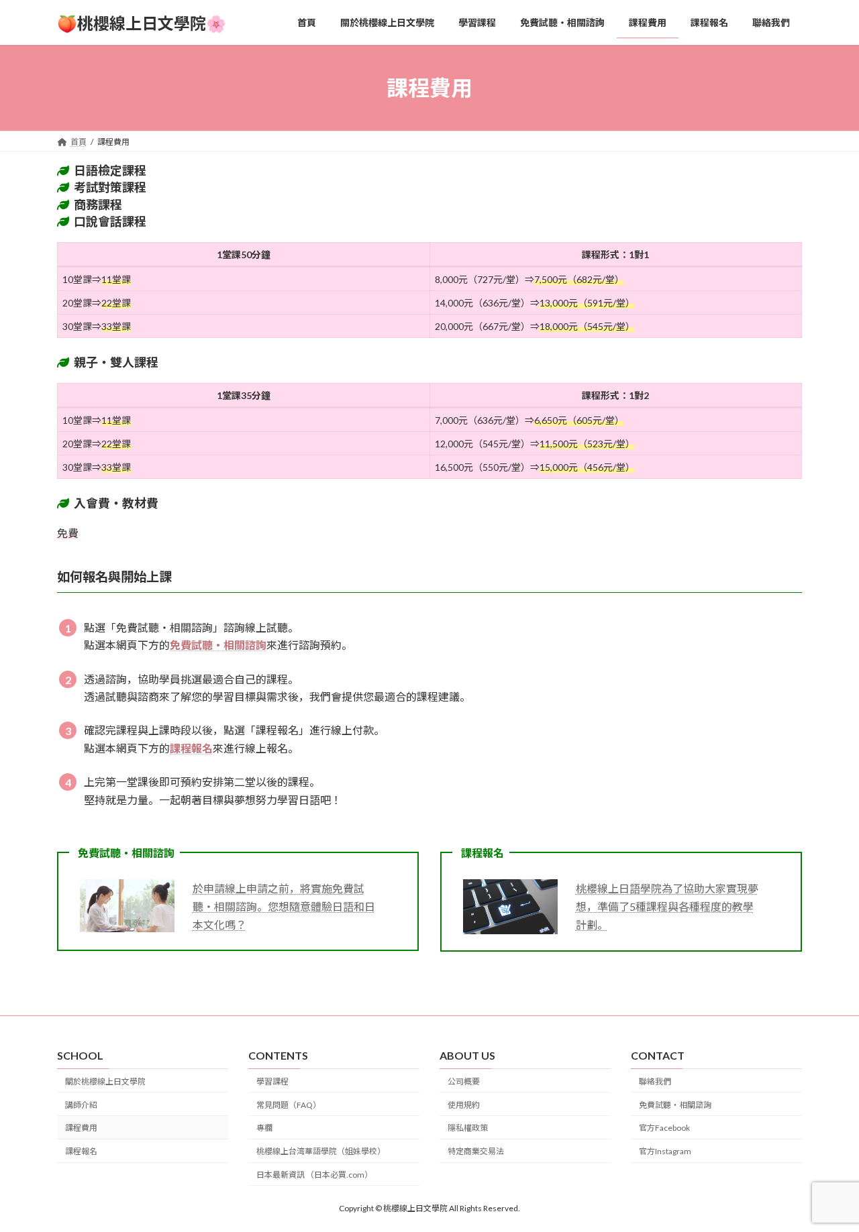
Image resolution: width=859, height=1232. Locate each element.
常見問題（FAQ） (288, 1105)
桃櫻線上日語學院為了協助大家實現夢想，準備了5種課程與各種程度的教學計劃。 (667, 906)
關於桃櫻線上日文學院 (105, 1081)
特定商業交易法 (476, 1151)
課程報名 (81, 1151)
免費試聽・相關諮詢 (675, 1105)
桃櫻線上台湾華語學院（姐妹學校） (320, 1151)
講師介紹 (81, 1105)
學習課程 (272, 1081)
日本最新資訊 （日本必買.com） (314, 1175)
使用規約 (464, 1105)
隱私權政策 (468, 1128)
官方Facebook (664, 1128)
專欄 (264, 1128)
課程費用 (81, 1128)
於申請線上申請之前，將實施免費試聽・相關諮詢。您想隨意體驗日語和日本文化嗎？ (284, 906)
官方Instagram (665, 1151)
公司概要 (464, 1081)
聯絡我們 (655, 1081)
